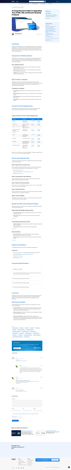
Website (34, 408)
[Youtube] (21, 468)
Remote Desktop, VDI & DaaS (22, 464)
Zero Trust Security (26, 336)
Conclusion (47, 35)
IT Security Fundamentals (21, 329)
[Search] (45, 1)
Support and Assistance (49, 33)
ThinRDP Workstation (36, 333)
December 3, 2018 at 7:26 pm (24, 366)
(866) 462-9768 (30, 171)
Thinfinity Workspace (28, 333)
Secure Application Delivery (16, 331)
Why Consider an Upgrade (49, 27)
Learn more (14, 218)
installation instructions (32, 185)
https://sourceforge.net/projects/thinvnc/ (21, 360)
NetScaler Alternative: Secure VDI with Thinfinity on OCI (52, 432)
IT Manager (14, 329)
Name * (13, 408)
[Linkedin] (23, 468)
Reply (41, 357)
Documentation (19, 185)
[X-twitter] (16, 468)
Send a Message (20, 173)
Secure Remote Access (25, 331)
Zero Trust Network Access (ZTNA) (17, 336)
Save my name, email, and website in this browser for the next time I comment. (25, 413)
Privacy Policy (47, 467)
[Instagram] (20, 468)
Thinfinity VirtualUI (15, 333)
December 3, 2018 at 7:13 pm (20, 358)
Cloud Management (21, 461)
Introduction (47, 25)
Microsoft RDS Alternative (29, 329)
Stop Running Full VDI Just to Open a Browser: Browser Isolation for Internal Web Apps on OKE (28, 433)
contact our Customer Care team (17, 153)
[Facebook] (18, 468)
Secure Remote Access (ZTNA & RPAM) (17, 7)
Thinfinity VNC (33, 121)
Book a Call (20, 257)
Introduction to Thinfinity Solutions (51, 26)
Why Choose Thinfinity (49, 36)
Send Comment (15, 420)
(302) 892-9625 (23, 171)
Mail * (23, 408)
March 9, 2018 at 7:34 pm (19, 378)
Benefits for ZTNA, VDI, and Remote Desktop (51, 32)
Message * (13, 398)
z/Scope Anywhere (30, 463)
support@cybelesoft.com (19, 170)
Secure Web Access (33, 331)
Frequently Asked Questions (50, 34)
